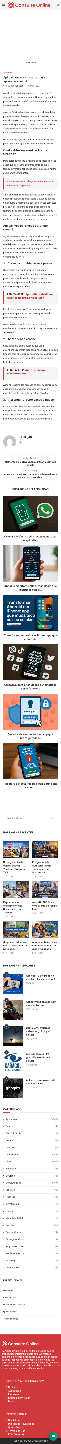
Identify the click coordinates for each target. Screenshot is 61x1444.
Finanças (32, 1197)
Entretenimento (32, 1182)
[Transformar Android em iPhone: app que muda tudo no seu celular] (30, 613)
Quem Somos (10, 1311)
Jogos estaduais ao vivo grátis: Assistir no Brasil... (15, 945)
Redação (18, 85)
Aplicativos (32, 1119)
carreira (32, 1140)
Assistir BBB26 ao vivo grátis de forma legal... (44, 906)
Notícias (32, 1225)
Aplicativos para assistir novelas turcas (41, 1003)
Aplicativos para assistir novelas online (41, 1082)
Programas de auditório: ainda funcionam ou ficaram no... (41, 867)
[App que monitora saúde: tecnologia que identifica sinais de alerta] (30, 563)
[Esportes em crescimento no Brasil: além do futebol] (16, 889)
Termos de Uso (10, 1318)
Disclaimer (8, 1290)
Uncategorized (32, 1267)
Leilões (32, 1211)
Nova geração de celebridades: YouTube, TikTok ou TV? (14, 867)
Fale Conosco (10, 1297)
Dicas (32, 1161)
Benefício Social (32, 1133)
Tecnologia (32, 1260)
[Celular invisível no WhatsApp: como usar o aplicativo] (30, 514)
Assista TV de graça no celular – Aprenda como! (40, 977)
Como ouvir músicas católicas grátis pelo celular (38, 1031)
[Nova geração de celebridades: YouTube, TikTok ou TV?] (16, 849)
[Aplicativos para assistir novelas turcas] (13, 1010)
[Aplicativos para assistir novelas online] (13, 1088)
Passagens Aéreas (32, 1239)
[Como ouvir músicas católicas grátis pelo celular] (13, 1036)
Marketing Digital (32, 1218)
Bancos (32, 1126)
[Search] (57, 5)
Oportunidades (32, 1232)
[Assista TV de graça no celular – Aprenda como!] (13, 984)
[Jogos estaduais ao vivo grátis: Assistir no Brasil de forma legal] (16, 929)
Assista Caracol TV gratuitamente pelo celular (38, 1057)
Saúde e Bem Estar (32, 1253)
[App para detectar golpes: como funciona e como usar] (30, 761)
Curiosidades (32, 1154)
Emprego (32, 1175)
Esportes (32, 1190)
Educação (32, 1168)
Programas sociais (32, 1246)
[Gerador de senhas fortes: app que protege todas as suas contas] (30, 712)
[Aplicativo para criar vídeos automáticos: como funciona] (30, 662)
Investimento (32, 1204)
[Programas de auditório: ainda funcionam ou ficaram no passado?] (45, 849)
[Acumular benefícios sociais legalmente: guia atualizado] (45, 929)
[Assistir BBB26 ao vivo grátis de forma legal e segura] (45, 889)
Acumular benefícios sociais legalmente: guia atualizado (44, 945)
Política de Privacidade (14, 1304)
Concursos (32, 1147)
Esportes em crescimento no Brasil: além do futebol (12, 907)
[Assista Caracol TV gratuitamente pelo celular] (13, 1062)
